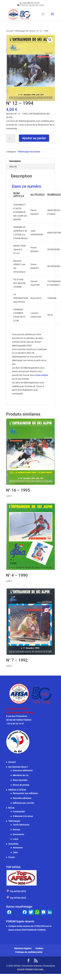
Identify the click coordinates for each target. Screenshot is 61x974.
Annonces (18, 847)
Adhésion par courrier (23, 803)
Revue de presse (21, 785)
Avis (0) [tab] (13, 166)
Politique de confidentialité (28, 952)
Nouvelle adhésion (22, 798)
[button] (50, 40)
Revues (16, 829)
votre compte (41, 375)
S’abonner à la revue (23, 816)
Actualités (13, 844)
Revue (11, 808)
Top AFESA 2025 (18, 898)
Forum (11, 857)
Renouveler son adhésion (25, 793)
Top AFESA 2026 (18, 891)
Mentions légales (22, 948)
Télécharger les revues (25, 31)
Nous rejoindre (20, 780)
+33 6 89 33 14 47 (15, 723)
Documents (18, 834)
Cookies (39, 948)
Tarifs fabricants (21, 824)
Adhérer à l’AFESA (17, 789)
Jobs (15, 852)
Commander (19, 811)
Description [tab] (15, 161)
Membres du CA (20, 775)
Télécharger (14, 821)
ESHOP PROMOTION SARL (30, 969)
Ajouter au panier (34, 138)
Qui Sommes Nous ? (18, 767)
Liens (15, 839)
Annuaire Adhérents (23, 770)
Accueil (9, 31)
